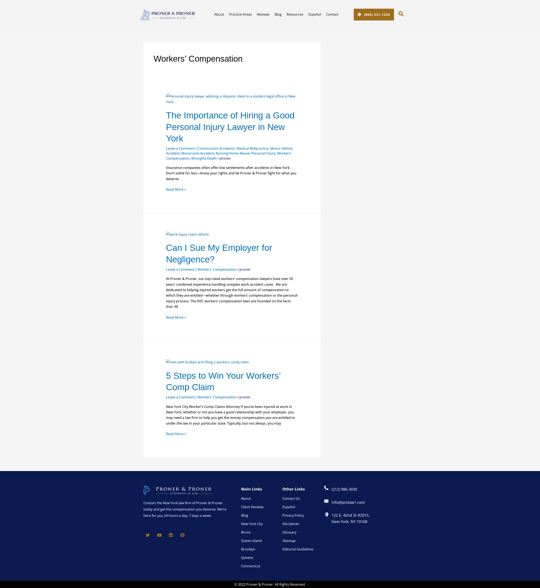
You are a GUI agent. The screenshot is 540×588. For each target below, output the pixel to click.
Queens (247, 557)
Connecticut (250, 566)
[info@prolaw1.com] (326, 501)
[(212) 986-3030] (326, 488)
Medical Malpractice (252, 148)
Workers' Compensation (217, 269)
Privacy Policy (293, 515)
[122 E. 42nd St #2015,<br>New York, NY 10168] (326, 514)
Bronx (246, 532)
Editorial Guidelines (297, 549)
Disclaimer (290, 523)
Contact (332, 14)
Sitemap (289, 540)
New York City (252, 523)
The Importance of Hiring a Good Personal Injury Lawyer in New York (230, 126)
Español (314, 14)
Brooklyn (248, 549)
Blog (278, 14)
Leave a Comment (180, 148)
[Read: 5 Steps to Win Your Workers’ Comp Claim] (207, 362)
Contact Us (291, 498)
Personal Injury (263, 153)
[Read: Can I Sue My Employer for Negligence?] (187, 234)
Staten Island (251, 540)
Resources (295, 14)
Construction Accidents (216, 148)
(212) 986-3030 (344, 489)
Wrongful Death (204, 158)
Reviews (263, 14)
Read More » (176, 189)
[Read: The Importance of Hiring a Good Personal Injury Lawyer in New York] (232, 98)
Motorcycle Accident (197, 153)
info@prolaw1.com (348, 502)
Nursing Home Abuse (233, 153)
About (219, 14)
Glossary (289, 532)
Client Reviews (252, 507)
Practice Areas (240, 14)
